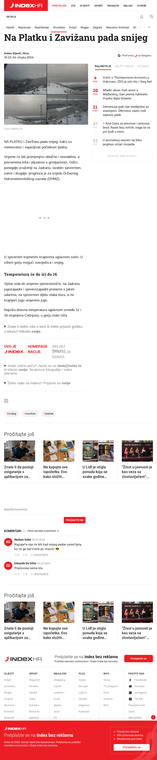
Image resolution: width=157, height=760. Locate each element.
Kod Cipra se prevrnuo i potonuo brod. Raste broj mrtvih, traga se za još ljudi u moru (126, 127)
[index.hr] (26, 5)
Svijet (72, 27)
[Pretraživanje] (150, 17)
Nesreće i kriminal (117, 27)
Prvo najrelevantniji (41, 531)
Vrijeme (108, 698)
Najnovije (24, 27)
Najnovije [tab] (103, 66)
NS (8, 542)
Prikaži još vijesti (122, 156)
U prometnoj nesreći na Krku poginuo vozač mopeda (122, 142)
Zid (73, 5)
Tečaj (106, 679)
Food (57, 698)
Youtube (140, 686)
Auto (56, 711)
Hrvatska (59, 27)
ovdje (23, 370)
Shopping (59, 679)
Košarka (34, 705)
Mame (58, 705)
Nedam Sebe (22, 539)
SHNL (32, 698)
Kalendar (84, 711)
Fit (55, 717)
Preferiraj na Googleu (136, 55)
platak (49, 413)
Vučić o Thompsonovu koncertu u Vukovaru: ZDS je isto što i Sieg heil (127, 79)
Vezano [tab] (143, 66)
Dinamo (33, 686)
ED (8, 566)
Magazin (60, 673)
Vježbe (83, 698)
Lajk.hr (83, 692)
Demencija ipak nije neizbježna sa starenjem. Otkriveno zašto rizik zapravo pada (126, 111)
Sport (98, 5)
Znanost (9, 717)
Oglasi (128, 5)
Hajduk (33, 692)
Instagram (141, 692)
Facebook (141, 679)
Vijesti (85, 5)
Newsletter (135, 717)
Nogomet (34, 679)
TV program (110, 686)
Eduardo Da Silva (25, 563)
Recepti (83, 686)
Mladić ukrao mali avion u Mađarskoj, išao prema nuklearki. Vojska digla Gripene (125, 94)
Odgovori (84, 705)
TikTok (139, 698)
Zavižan (30, 413)
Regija (85, 27)
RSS (106, 705)
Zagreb (97, 27)
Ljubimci (59, 692)
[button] (9, 449)
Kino (106, 692)
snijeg (11, 413)
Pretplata (59, 5)
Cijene (141, 5)
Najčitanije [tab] (124, 66)
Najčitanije (42, 27)
